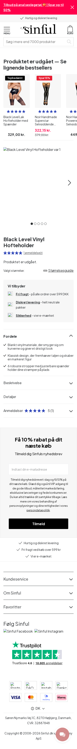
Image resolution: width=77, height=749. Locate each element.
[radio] (8, 111)
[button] (72, 7)
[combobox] (34, 41)
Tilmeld (38, 524)
